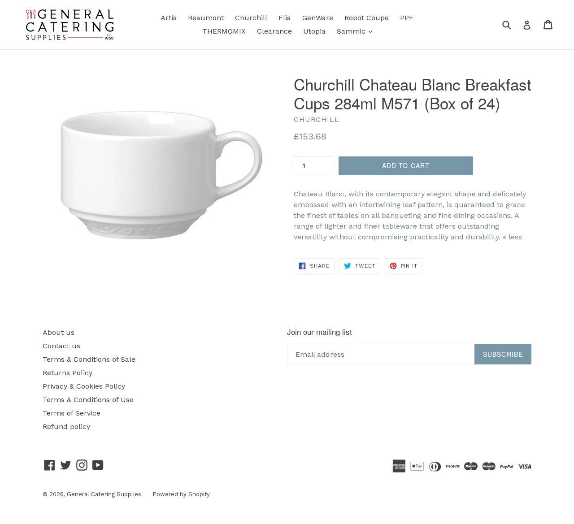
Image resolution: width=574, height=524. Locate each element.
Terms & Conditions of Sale (89, 359)
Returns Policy (67, 372)
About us (58, 332)
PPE (406, 17)
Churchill (251, 17)
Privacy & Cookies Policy (84, 386)
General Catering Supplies (104, 494)
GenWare (317, 17)
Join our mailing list (319, 331)
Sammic (357, 30)
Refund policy (66, 426)
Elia (284, 17)
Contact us (61, 346)
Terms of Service (71, 413)
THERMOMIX (224, 31)
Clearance (274, 31)
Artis (169, 17)
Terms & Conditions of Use (88, 399)
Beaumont (206, 17)
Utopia (314, 31)
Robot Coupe (366, 17)
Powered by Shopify (181, 494)
